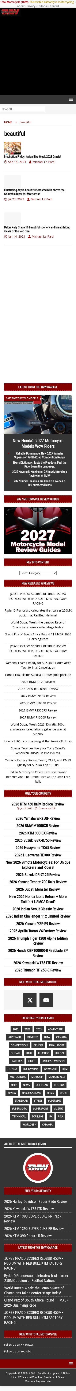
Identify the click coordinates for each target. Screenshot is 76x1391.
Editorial (43, 6)
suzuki (58, 1108)
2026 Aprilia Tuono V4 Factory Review (38, 931)
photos (59, 1085)
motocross (18, 1077)
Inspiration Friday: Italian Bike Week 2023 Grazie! (32, 156)
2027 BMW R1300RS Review (38, 710)
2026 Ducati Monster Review (38, 889)
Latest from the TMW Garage (38, 387)
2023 (27, 1029)
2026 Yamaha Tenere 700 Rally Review (38, 882)
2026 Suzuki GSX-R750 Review (38, 840)
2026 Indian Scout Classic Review (38, 909)
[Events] (12, 148)
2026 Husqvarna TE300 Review (38, 855)
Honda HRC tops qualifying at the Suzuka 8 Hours (38, 741)
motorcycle (57, 1077)
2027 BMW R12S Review (38, 682)
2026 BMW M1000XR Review (38, 825)
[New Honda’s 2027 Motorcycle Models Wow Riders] (38, 431)
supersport (40, 1108)
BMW (47, 1037)
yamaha (47, 1124)
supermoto (19, 1108)
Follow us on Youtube (17, 1351)
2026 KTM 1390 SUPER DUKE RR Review (34, 1228)
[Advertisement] (38, 55)
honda (12, 1069)
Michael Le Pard (43, 162)
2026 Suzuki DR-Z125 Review (38, 874)
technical (19, 1116)
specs (50, 1093)
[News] (12, 181)
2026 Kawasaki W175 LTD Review (38, 963)
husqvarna (30, 1069)
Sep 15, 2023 (17, 162)
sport (64, 1093)
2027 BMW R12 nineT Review (38, 689)
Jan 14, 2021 (16, 236)
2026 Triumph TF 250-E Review (38, 970)
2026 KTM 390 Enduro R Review (28, 1236)
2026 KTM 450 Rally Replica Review (38, 804)
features (16, 1061)
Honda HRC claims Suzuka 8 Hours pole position (38, 675)
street (38, 1100)
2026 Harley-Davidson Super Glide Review (36, 1201)
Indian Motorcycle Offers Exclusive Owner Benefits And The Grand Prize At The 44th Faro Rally (38, 777)
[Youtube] (46, 1000)
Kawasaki (50, 1069)
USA (60, 1116)
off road (42, 1085)
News (26, 1085)
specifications (31, 1093)
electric (43, 1053)
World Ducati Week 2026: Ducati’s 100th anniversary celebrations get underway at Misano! (38, 729)
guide (32, 1061)
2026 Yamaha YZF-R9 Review (38, 923)
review (12, 1093)
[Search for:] (22, 109)
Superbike (54, 1100)
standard (21, 1100)
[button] (70, 99)
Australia (15, 1037)
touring (37, 1116)
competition (19, 1045)
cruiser (38, 1045)
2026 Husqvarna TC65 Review (38, 847)
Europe (59, 1053)
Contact (54, 6)
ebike (29, 1053)
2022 (16, 1029)
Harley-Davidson (53, 1061)
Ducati (15, 1053)
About (20, 6)
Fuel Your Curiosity (38, 793)
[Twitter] (30, 1000)
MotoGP (37, 1077)
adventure (55, 1029)
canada (61, 1037)
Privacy (31, 6)
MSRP (14, 1085)
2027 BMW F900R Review (38, 696)
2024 (39, 1029)
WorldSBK (29, 1124)
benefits (32, 1037)
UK (50, 1116)
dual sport (56, 1045)
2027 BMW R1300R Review (38, 717)
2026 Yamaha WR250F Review (38, 818)
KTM (65, 1069)
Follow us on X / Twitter (18, 1344)
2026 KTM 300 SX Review (38, 833)
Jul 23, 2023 (16, 199)
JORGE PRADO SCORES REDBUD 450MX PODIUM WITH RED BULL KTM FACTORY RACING (38, 598)
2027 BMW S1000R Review (38, 703)
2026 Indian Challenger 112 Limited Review (38, 916)
